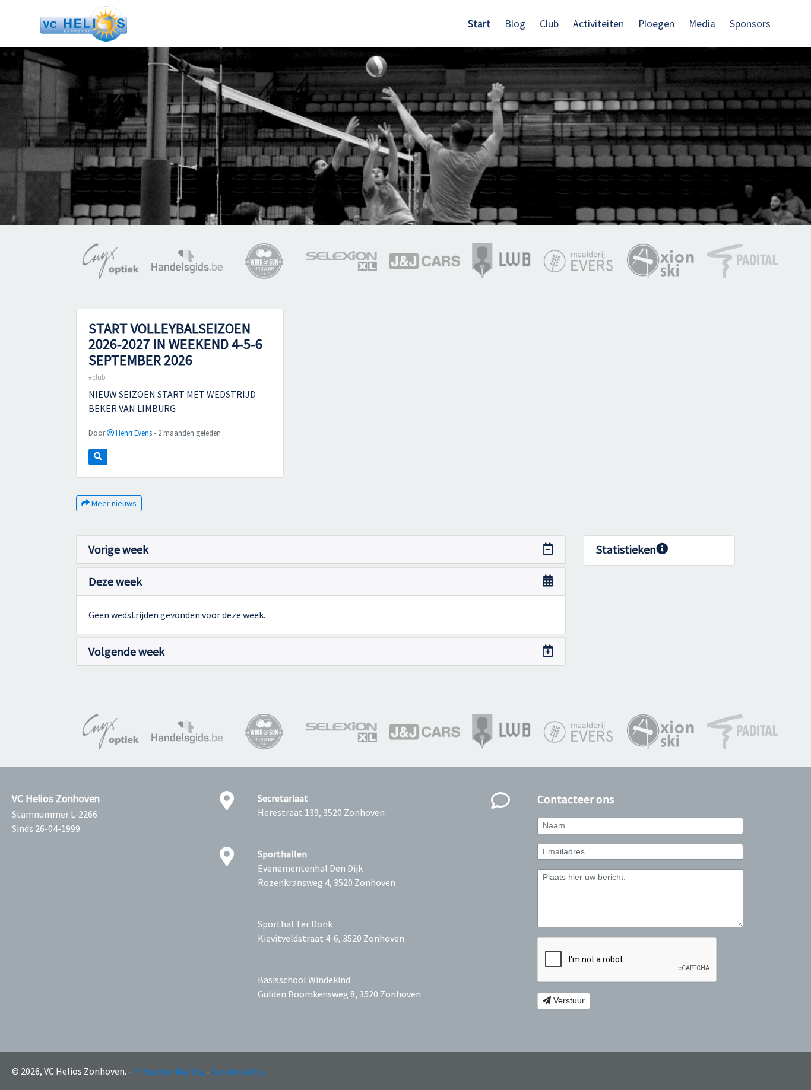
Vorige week (118, 549)
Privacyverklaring (169, 1071)
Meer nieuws (113, 503)
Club (549, 23)
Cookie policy (238, 1071)
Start (479, 23)
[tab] (321, 550)
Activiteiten (598, 23)
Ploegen (656, 23)
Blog (515, 23)
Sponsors (750, 23)
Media (702, 23)
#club (97, 377)
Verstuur (568, 1000)
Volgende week (126, 651)
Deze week (115, 581)
